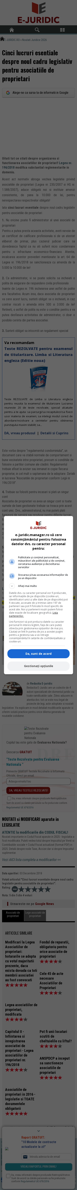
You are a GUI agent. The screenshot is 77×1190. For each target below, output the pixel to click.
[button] (38, 586)
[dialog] (38, 595)
